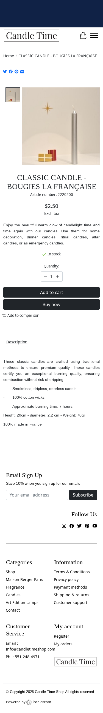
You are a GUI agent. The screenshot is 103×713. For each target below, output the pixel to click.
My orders (63, 643)
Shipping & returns (71, 594)
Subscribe (83, 495)
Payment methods (70, 587)
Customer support (70, 602)
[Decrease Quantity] (45, 276)
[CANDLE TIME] (31, 35)
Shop (10, 571)
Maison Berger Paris (24, 579)
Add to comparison (23, 315)
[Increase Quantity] (57, 276)
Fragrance (15, 587)
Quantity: (51, 266)
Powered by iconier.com (28, 701)
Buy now (51, 304)
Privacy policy (66, 579)
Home (8, 55)
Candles (13, 594)
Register (61, 636)
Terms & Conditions (72, 571)
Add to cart (51, 292)
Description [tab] (16, 341)
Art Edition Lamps (22, 602)
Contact (13, 610)
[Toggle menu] (94, 35)
